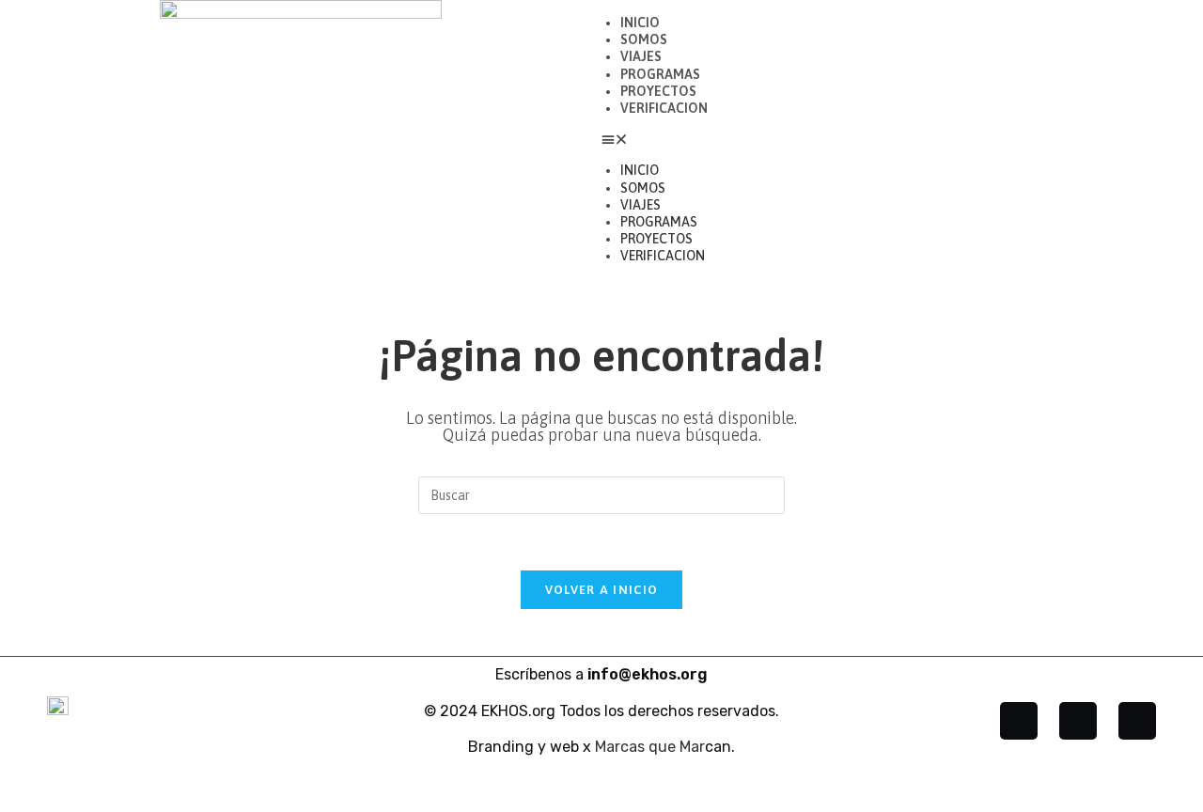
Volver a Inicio (602, 590)
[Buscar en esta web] (601, 494)
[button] (902, 139)
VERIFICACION (664, 108)
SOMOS (643, 39)
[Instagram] (1078, 721)
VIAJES (641, 56)
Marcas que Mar (650, 747)
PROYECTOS (658, 91)
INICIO (640, 22)
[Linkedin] (1137, 721)
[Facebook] (1019, 721)
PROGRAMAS (660, 74)
